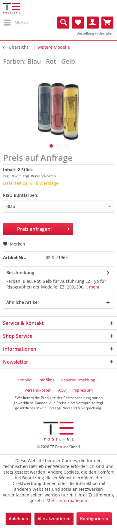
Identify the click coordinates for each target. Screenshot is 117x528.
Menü (21, 22)
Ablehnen (18, 518)
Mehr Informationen (66, 500)
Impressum (82, 390)
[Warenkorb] (107, 23)
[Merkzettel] (78, 23)
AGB (62, 390)
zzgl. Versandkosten (39, 176)
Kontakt (24, 380)
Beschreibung (20, 272)
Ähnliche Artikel (22, 302)
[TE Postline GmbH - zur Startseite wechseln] (11, 8)
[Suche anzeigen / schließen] (63, 23)
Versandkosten (38, 390)
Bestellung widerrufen (94, 33)
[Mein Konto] (93, 23)
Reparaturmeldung (78, 380)
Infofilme (46, 380)
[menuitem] (16, 23)
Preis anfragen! (34, 229)
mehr (94, 287)
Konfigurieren (94, 518)
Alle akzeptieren (54, 518)
